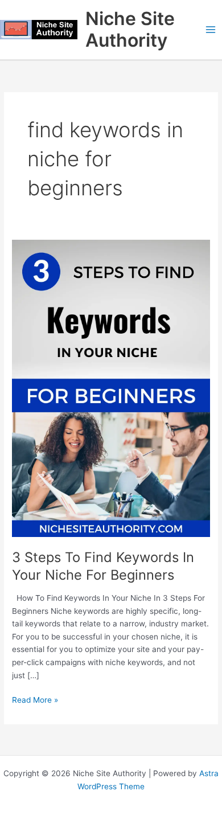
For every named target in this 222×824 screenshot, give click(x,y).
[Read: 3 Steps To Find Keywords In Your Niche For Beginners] (111, 387)
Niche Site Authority (130, 29)
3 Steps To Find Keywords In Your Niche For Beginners (103, 566)
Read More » (35, 699)
